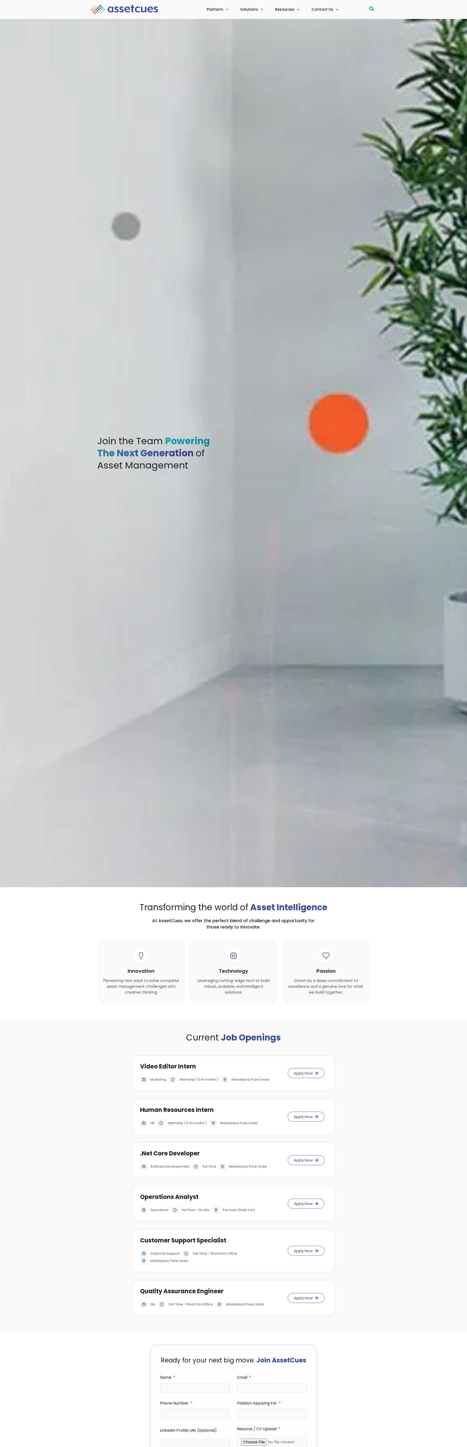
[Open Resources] (298, 9)
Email (242, 1378)
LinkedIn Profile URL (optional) (188, 1431)
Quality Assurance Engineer (182, 1291)
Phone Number (175, 1403)
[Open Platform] (227, 9)
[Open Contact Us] (337, 9)
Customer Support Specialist (183, 1240)
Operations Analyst (169, 1197)
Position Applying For (257, 1403)
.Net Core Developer (170, 1153)
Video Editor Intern (168, 1066)
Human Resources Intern (177, 1110)
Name (166, 1378)
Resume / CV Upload (257, 1429)
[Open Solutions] (262, 9)
